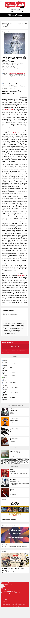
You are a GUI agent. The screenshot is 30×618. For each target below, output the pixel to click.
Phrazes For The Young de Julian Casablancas (7, 24)
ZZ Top (12, 469)
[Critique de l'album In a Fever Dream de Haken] (5, 496)
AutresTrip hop (12, 413)
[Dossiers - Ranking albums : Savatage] (15, 517)
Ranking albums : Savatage (9, 519)
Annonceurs (6, 590)
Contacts (5, 586)
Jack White (13, 479)
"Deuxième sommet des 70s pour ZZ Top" (19, 473)
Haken (12, 489)
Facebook (5, 598)
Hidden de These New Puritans (22, 24)
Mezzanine (13, 432)
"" (15, 459)
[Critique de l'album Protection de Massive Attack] (5, 445)
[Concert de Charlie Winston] (15, 542)
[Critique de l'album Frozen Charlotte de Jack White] (5, 486)
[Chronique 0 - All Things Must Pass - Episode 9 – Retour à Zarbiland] (15, 561)
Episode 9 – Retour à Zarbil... (9, 572)
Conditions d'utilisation (9, 591)
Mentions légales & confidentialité (12, 593)
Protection (12, 441)
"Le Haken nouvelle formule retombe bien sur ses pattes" (19, 493)
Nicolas (4, 93)
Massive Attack (14, 57)
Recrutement (6, 588)
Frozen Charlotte (14, 481)
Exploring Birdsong (15, 451)
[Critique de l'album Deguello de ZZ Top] (5, 476)
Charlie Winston (6, 545)
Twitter (5, 599)
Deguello (12, 471)
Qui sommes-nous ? (8, 585)
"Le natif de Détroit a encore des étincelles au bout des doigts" (19, 484)
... (2, 521)
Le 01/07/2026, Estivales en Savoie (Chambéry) (14, 546)
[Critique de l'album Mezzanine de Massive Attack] (5, 435)
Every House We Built (15, 453)
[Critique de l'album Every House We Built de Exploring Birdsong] (5, 458)
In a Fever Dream (14, 491)
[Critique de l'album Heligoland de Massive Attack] (5, 425)
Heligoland (13, 422)
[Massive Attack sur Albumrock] (5, 415)
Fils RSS (5, 601)
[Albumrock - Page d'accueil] (15, 8)
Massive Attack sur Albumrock (15, 405)
